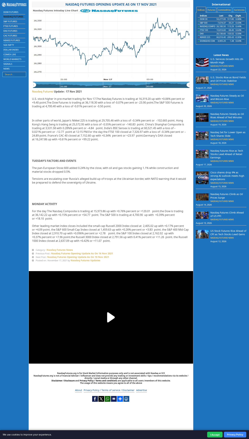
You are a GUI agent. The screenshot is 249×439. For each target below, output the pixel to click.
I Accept (215, 434)
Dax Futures (10, 30)
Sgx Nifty (8, 44)
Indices (201, 10)
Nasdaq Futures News (60, 249)
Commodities (224, 10)
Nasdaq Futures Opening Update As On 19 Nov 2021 (78, 257)
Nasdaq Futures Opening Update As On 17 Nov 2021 (111, 4)
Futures (211, 10)
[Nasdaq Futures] (14, 5)
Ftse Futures (10, 26)
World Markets (12, 59)
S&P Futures (10, 21)
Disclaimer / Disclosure (63, 380)
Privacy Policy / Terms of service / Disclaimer (109, 390)
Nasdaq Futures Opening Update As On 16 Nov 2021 (82, 253)
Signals (7, 63)
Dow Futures (10, 12)
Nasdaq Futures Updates (85, 260)
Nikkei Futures (11, 40)
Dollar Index (11, 49)
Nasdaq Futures (13, 16)
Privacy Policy (235, 434)
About (78, 390)
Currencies (239, 10)
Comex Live (9, 54)
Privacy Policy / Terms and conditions (98, 380)
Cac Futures (10, 35)
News (6, 68)
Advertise (141, 390)
